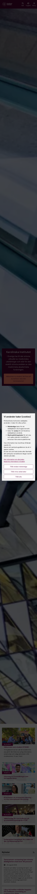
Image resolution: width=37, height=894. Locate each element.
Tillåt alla (18, 477)
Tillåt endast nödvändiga (18, 467)
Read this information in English (14, 461)
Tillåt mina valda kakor (18, 472)
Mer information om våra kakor (14, 459)
